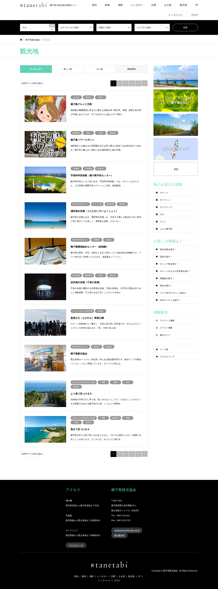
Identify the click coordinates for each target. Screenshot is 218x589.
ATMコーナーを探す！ (170, 300)
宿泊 (94, 5)
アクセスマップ (167, 356)
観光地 (183, 5)
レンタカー (137, 5)
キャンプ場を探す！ (169, 264)
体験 (120, 5)
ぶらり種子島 (166, 229)
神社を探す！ (166, 285)
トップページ (175, 15)
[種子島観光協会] (109, 569)
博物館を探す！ (167, 278)
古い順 (100, 69)
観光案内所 (119, 535)
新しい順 (68, 69)
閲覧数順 (131, 69)
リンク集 (164, 349)
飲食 (107, 5)
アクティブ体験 (167, 320)
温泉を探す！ (166, 256)
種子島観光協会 (170, 570)
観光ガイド (165, 335)
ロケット (164, 192)
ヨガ (162, 214)
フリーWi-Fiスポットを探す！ (174, 293)
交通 (153, 5)
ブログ (194, 15)
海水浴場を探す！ (168, 249)
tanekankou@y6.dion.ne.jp (126, 530)
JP (196, 5)
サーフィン (165, 200)
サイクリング (166, 207)
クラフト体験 (166, 328)
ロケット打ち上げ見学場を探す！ (175, 271)
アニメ (163, 221)
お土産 (167, 5)
